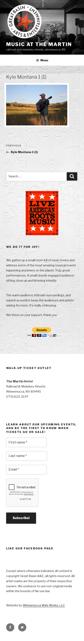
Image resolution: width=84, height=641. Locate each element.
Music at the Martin (39, 44)
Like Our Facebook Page (29, 548)
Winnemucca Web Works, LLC (44, 605)
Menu (44, 60)
